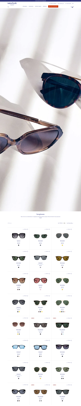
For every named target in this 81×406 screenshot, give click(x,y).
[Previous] (31, 1)
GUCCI (18, 240)
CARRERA (18, 285)
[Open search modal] (8, 7)
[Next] (50, 1)
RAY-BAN (40, 240)
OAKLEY (40, 263)
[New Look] (12, 3)
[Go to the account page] (71, 7)
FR (72, 3)
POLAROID (40, 329)
